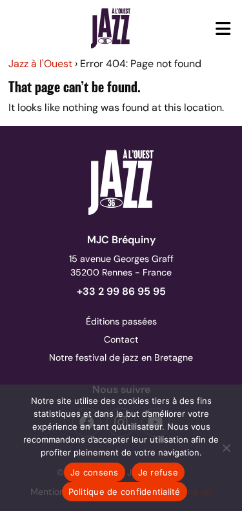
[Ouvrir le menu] (223, 28)
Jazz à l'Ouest (40, 63)
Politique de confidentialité (124, 491)
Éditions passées (121, 321)
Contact (121, 339)
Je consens (94, 472)
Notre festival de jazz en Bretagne (121, 357)
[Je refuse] (225, 447)
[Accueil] (111, 28)
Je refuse (158, 472)
